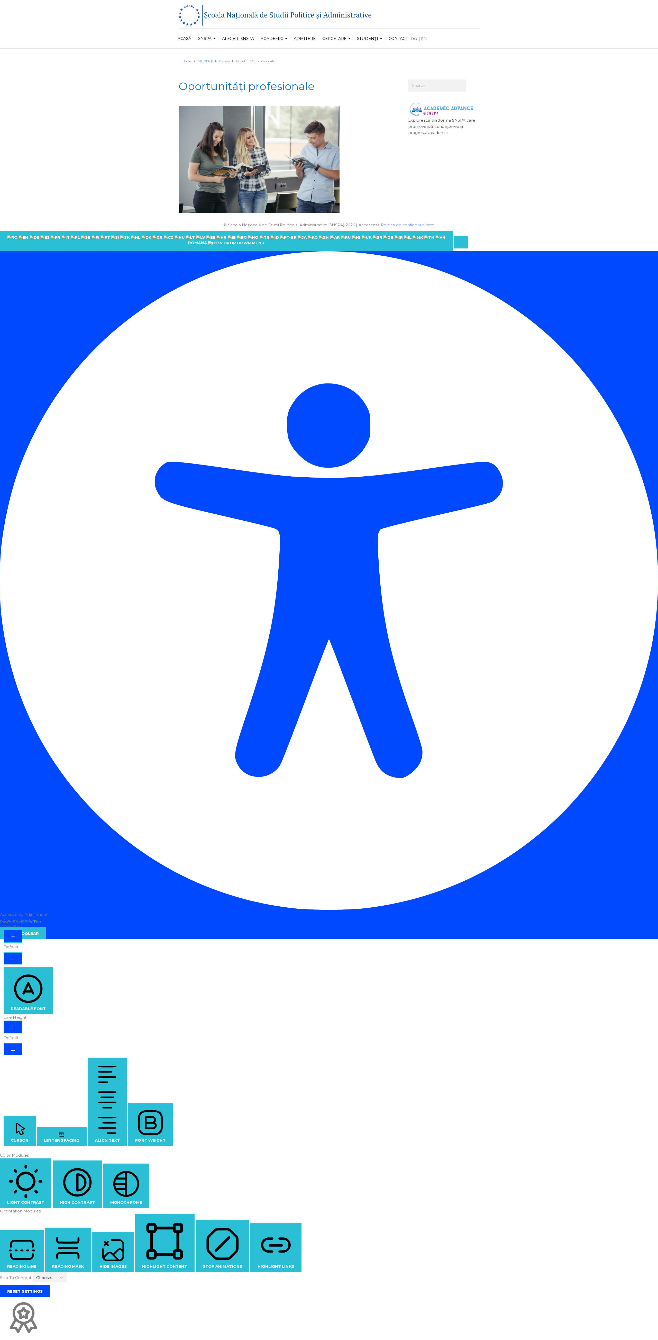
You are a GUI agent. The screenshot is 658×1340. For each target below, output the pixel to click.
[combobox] (226, 241)
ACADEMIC (272, 38)
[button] (461, 242)
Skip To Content (16, 1277)
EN (424, 38)
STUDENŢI (367, 38)
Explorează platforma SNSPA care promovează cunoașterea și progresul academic (442, 126)
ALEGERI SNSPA (238, 38)
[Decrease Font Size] (13, 958)
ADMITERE (305, 38)
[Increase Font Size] (13, 936)
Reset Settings (25, 1291)
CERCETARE (334, 38)
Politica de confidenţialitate (408, 224)
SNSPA (205, 38)
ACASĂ (184, 38)
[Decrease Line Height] (13, 1049)
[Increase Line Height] (13, 1027)
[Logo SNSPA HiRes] (275, 15)
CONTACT (398, 38)
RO (414, 38)
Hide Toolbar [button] (23, 933)
